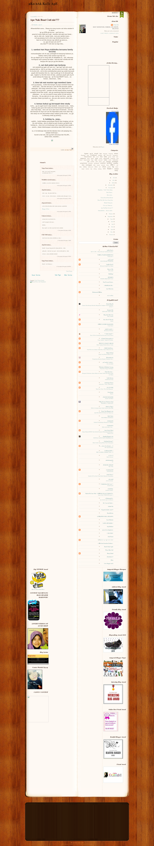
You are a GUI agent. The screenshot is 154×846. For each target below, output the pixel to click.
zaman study (116, 169)
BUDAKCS (110, 277)
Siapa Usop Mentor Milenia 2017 (106, 354)
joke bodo (106, 158)
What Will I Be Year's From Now (105, 200)
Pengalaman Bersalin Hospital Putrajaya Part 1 (102, 359)
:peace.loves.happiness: (107, 530)
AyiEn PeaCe (110, 250)
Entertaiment (88, 157)
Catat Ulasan (69, 271)
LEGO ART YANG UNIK (107, 311)
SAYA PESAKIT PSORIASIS (106, 261)
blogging (83, 155)
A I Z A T (110, 455)
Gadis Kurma (110, 378)
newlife (92, 161)
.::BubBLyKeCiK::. (108, 285)
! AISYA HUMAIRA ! (107, 523)
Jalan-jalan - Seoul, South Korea (106, 384)
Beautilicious (110, 513)
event (97, 156)
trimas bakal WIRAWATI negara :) (105, 495)
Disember (110, 185)
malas (110, 160)
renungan (89, 165)
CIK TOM (44, 235)
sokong (85, 167)
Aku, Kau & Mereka (108, 319)
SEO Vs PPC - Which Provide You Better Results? (102, 251)
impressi (83, 158)
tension (87, 169)
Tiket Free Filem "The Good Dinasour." (104, 389)
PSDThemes (90, 844)
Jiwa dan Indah (110, 364)
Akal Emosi (110, 536)
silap (80, 167)
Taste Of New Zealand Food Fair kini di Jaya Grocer (101, 335)
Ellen (112, 560)
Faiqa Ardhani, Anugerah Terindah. (105, 340)
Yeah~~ (71, 149)
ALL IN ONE (110, 387)
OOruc (76, 844)
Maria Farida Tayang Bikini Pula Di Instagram (103, 442)
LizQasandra (110, 425)
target (83, 169)
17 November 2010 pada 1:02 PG (64, 230)
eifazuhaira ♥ (110, 557)
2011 (113, 180)
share (107, 165)
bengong (111, 153)
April (112, 229)
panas (100, 161)
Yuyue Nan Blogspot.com (107, 411)
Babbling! (111, 274)
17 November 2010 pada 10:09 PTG (63, 266)
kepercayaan (87, 160)
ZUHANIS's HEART (108, 465)
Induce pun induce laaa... (107, 427)
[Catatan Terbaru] (36, 276)
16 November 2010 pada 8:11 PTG (64, 198)
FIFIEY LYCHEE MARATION (105, 324)
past (104, 161)
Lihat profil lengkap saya (109, 33)
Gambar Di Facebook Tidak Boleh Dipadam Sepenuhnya (100, 476)
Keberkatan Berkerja (108, 330)
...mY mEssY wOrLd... (107, 362)
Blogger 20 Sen (45, 209)
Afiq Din (44, 190)
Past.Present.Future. (108, 282)
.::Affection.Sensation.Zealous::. (105, 543)
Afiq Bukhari (110, 526)
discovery (109, 155)
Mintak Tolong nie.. (108, 203)
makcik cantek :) (109, 329)
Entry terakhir (110, 316)
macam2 (100, 160)
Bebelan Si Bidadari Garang (106, 367)
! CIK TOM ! (110, 533)
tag (113, 166)
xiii (112, 461)
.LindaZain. (110, 489)
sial (117, 165)
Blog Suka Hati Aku (108, 315)
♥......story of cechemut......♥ (106, 446)
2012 (114, 177)
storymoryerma (110, 471)
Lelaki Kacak (110, 485)
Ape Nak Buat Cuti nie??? (44, 20)
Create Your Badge (114, 144)
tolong (95, 169)
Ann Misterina (109, 289)
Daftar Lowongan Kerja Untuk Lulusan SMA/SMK (102, 408)
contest (100, 155)
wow (104, 169)
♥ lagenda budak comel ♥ (107, 510)
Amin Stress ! (110, 474)
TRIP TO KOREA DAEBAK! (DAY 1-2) (104, 452)
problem (109, 163)
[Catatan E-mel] (72, 148)
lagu (92, 160)
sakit (94, 165)
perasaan (90, 163)
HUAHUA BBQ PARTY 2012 (106, 278)
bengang (105, 153)
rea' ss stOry (110, 295)
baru (101, 153)
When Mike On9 (109, 550)
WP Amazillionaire (109, 447)
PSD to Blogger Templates (68, 844)
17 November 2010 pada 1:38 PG (64, 240)
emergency (115, 155)
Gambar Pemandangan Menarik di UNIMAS (103, 422)
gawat (109, 156)
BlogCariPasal (109, 353)
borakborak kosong (109, 379)
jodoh (100, 158)
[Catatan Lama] (68, 276)
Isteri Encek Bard (109, 430)
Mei (112, 227)
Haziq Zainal (110, 553)
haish (113, 156)
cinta (88, 155)
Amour (111, 321)
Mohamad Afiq (115, 111)
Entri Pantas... (109, 192)
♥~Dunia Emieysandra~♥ (107, 338)
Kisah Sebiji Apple (108, 547)
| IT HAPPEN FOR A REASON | (105, 516)
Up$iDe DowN (109, 264)
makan (105, 160)
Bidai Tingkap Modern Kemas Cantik (105, 345)
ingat (88, 158)
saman (98, 165)
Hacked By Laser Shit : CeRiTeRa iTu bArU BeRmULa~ (99, 493)
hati (117, 156)
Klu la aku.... (110, 195)
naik (88, 161)
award (96, 153)
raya (83, 165)
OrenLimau (110, 392)
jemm (96, 158)
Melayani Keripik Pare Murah (106, 266)
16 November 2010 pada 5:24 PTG (64, 185)
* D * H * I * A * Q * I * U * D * (105, 540)
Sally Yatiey (110, 416)
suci (100, 167)
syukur (109, 167)
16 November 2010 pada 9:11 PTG (64, 211)
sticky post (90, 167)
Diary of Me (110, 269)
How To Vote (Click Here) (38, 589)
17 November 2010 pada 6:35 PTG (64, 256)
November (110, 187)
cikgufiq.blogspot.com (108, 436)
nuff (97, 161)
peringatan (96, 163)
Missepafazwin (109, 357)
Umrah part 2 (110, 256)
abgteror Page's (109, 406)
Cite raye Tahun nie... (108, 205)
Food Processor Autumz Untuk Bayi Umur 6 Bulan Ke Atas (100, 349)
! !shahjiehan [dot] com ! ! (106, 484)
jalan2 (92, 158)
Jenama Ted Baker (109, 398)
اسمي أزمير (110, 259)
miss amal (111, 479)
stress (96, 167)
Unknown (44, 216)
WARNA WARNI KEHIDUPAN (105, 255)
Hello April (110, 270)
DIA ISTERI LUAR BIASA (107, 417)
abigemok (44, 203)
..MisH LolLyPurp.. (108, 348)
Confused (93, 155)
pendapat (115, 161)
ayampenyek (110, 421)
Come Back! (110, 325)
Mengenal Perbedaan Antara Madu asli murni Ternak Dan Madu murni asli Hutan (97, 374)
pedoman (108, 161)
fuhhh (105, 156)
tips (68, 149)
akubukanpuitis (109, 460)
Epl (94, 156)
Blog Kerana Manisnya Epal (106, 402)
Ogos (111, 219)
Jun (112, 224)
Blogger (102, 147)
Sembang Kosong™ (108, 441)
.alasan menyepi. (109, 480)
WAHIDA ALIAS (46, 180)
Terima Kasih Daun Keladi (107, 197)
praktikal (103, 163)
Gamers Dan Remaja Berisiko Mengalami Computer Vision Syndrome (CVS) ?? (97, 306)
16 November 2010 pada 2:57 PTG (64, 175)
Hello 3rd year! (110, 457)
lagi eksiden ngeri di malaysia (106, 500)
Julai (112, 221)
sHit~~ (112, 165)
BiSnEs (116, 153)
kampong (113, 158)
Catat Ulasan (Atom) (39, 280)
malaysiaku (115, 160)
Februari (111, 234)
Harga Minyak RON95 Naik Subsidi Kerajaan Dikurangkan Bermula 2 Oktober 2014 (97, 432)
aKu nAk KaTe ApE (43, 3)
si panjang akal (109, 470)
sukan (104, 167)
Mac (112, 232)
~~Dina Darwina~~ (108, 372)
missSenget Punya (109, 383)
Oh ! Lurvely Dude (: (108, 503)
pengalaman (83, 163)
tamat (116, 167)
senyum (103, 165)
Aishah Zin (110, 506)
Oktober (111, 214)
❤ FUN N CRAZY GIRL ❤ (106, 343)
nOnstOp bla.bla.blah (108, 397)
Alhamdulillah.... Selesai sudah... (105, 210)
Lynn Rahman (109, 520)
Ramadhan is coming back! (107, 403)
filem (101, 156)
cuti (65, 149)
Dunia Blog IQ (109, 304)
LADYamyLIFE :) (108, 451)
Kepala (111, 393)
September (110, 216)
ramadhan (115, 163)
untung (100, 169)
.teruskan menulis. (109, 490)
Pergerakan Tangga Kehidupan (106, 368)
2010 (113, 183)
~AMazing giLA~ (109, 498)
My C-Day (111, 466)
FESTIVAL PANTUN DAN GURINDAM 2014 (103, 438)
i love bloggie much (108, 563)
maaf (96, 160)
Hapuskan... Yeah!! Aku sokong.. (105, 190)
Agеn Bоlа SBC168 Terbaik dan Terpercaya (103, 412)
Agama (86, 153)
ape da (91, 153)
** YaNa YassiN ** (108, 334)
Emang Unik (110, 310)
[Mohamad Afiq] (112, 143)
